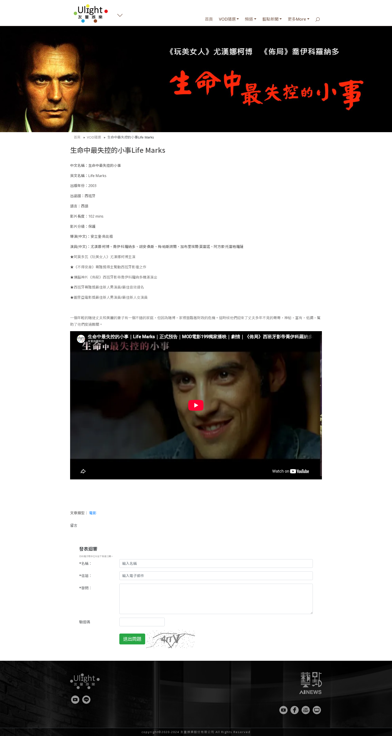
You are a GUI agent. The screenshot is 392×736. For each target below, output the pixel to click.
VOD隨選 (227, 19)
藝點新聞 (270, 19)
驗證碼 (84, 621)
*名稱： (85, 563)
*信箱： (85, 575)
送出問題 (132, 639)
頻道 (249, 19)
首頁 (209, 19)
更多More (297, 19)
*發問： (85, 587)
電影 (92, 512)
